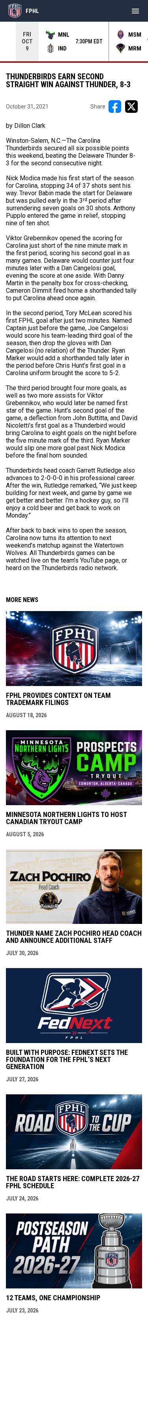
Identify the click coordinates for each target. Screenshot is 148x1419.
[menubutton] (135, 11)
